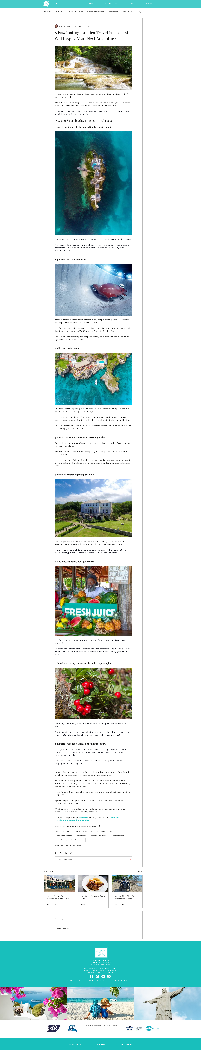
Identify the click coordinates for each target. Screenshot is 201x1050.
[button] (112, 4)
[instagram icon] (97, 976)
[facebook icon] (91, 976)
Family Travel (127, 12)
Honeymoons (113, 12)
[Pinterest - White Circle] (109, 976)
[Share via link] (71, 853)
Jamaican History (77, 840)
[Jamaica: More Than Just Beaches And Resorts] (127, 883)
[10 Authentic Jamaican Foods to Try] (93, 883)
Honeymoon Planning (64, 836)
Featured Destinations (75, 12)
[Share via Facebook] (56, 853)
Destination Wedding (104, 831)
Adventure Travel (73, 831)
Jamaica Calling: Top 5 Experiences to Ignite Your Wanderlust (58, 897)
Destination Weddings (95, 12)
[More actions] (131, 26)
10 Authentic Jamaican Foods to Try (93, 897)
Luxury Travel (88, 831)
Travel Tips (58, 12)
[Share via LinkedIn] (66, 853)
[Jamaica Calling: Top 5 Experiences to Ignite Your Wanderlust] (59, 883)
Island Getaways (62, 840)
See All (140, 871)
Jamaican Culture (117, 836)
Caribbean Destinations (98, 836)
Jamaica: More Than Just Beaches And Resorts (125, 897)
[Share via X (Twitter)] (61, 853)
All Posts (47, 12)
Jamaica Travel (81, 836)
